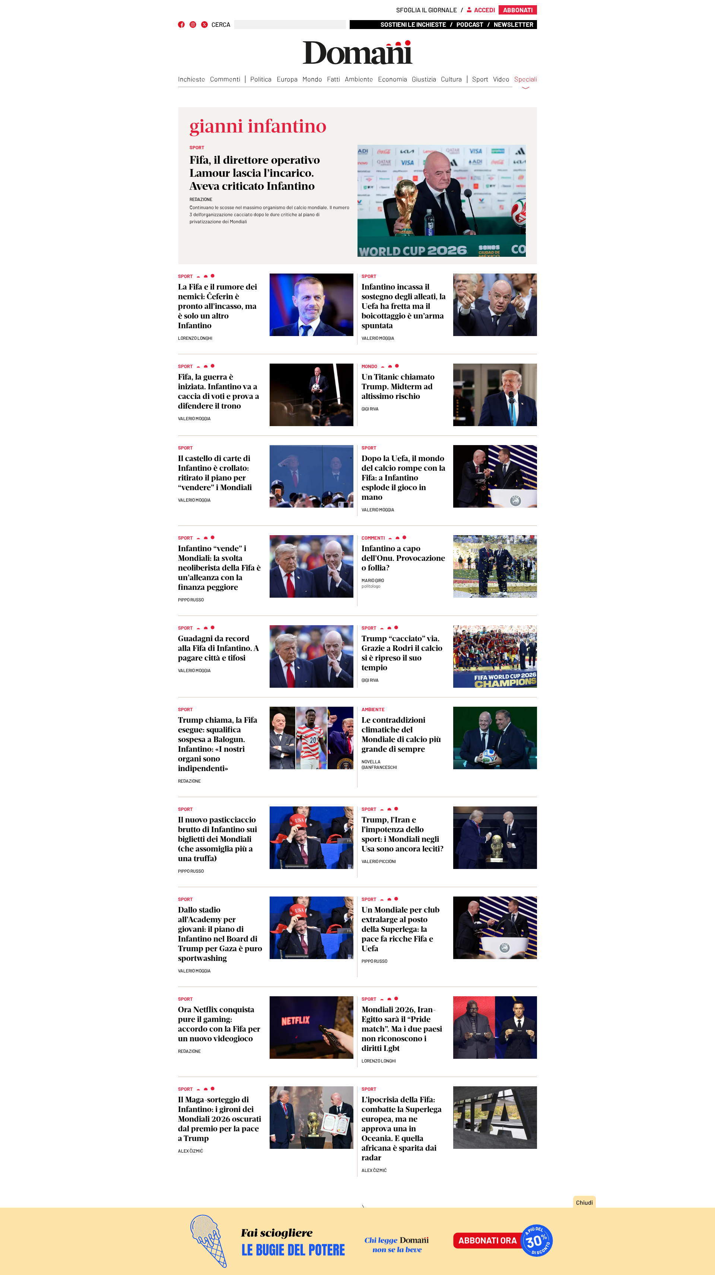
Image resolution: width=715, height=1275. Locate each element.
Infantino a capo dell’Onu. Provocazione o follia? (403, 558)
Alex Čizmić (190, 1150)
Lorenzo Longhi (195, 338)
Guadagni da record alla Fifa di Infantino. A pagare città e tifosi (218, 648)
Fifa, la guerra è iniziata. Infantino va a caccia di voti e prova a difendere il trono (218, 391)
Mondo (312, 79)
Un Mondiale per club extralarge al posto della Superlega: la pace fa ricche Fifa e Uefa (400, 929)
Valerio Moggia (378, 338)
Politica (260, 79)
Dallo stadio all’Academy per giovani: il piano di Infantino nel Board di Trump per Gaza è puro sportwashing (220, 934)
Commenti (225, 79)
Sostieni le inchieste (413, 24)
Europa (287, 79)
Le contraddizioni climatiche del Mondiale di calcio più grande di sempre (401, 734)
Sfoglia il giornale (426, 9)
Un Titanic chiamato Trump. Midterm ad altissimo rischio (398, 386)
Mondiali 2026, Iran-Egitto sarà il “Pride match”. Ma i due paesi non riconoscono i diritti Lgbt (402, 1029)
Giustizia (424, 79)
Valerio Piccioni (379, 861)
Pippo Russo (191, 599)
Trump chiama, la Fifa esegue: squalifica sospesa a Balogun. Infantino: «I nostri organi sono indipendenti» (217, 744)
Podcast (470, 24)
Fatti (333, 79)
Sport (480, 79)
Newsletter (513, 24)
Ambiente (359, 79)
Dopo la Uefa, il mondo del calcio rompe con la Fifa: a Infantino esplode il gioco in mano (403, 478)
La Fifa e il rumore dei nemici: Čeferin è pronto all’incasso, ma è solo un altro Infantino (217, 306)
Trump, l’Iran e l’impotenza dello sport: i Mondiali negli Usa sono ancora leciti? (403, 834)
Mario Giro (373, 580)
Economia (392, 79)
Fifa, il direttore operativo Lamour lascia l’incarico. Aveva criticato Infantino (255, 173)
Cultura (451, 79)
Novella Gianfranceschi (379, 764)
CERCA (221, 24)
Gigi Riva (370, 408)
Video (501, 79)
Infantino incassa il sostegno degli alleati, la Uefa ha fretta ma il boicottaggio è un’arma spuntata (404, 306)
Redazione (201, 199)
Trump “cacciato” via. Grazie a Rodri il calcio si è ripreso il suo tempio (402, 653)
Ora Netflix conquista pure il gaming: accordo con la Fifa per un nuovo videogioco (219, 1024)
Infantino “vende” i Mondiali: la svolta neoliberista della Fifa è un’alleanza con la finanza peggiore (219, 568)
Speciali (525, 79)
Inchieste (191, 79)
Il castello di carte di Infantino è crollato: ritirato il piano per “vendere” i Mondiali (215, 473)
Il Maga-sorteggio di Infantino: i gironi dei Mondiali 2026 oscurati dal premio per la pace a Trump (219, 1119)
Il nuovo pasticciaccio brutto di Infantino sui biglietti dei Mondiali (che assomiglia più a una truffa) (217, 839)
